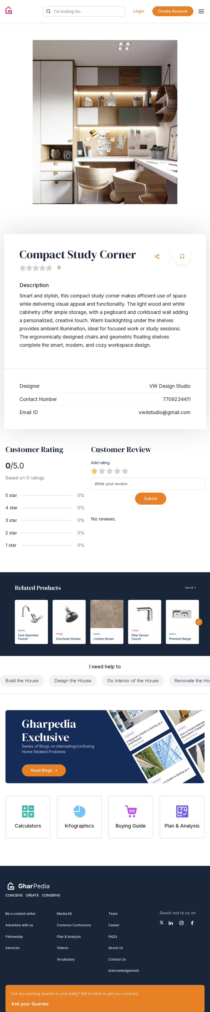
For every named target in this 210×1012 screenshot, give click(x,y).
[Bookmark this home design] (182, 256)
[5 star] (125, 471)
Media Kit (64, 914)
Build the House (22, 680)
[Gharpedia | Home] (8, 10)
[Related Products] (105, 614)
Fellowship (14, 937)
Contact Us (117, 959)
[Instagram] (181, 923)
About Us (115, 948)
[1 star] (94, 471)
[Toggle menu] (201, 11)
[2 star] (102, 471)
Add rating (100, 462)
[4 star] (117, 471)
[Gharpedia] (28, 886)
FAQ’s (112, 937)
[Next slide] (195, 122)
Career (113, 925)
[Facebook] (192, 923)
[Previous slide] (14, 122)
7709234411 (177, 399)
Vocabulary (66, 959)
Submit (150, 498)
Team (113, 914)
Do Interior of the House (133, 680)
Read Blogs (41, 770)
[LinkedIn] (170, 923)
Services (12, 948)
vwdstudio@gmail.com (165, 412)
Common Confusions (74, 925)
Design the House (72, 680)
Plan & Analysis (69, 937)
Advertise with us (19, 925)
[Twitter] (162, 922)
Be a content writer (20, 914)
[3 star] (109, 471)
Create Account (173, 11)
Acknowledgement (123, 970)
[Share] (156, 256)
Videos (62, 948)
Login (138, 11)
